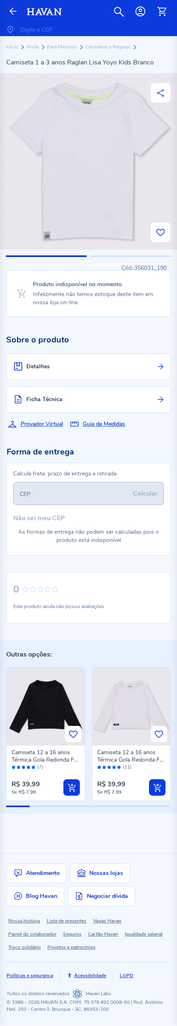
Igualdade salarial (144, 934)
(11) (127, 767)
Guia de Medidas (104, 424)
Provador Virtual (42, 424)
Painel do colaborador (32, 934)
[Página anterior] (13, 11)
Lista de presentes (66, 921)
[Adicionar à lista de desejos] (160, 232)
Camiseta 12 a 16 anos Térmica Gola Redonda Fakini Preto (45, 759)
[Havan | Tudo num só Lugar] (44, 11)
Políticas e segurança (30, 975)
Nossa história (24, 921)
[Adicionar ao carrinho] (71, 787)
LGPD (126, 975)
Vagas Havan (107, 921)
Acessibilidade (90, 975)
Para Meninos (62, 47)
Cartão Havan (103, 934)
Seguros (72, 934)
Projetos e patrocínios (71, 947)
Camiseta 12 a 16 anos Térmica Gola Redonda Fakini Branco (131, 759)
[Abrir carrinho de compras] (162, 11)
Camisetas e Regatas (108, 47)
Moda (33, 47)
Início (12, 47)
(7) (40, 767)
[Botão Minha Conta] (140, 11)
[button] (46, 256)
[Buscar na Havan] (119, 11)
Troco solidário (24, 947)
